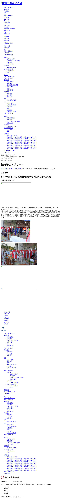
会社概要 (6, 27)
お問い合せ (7, 22)
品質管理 (6, 47)
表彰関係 (6, 319)
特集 (5, 12)
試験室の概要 (11, 59)
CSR (5, 14)
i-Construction (10, 70)
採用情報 (6, 17)
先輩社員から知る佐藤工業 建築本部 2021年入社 (21, 145)
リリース (6, 315)
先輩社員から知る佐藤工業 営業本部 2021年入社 (21, 140)
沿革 (5, 32)
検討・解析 (10, 64)
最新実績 (6, 36)
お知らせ (6, 313)
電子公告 (6, 322)
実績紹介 (6, 11)
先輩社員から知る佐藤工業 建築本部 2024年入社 (21, 137)
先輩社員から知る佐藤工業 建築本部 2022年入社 (21, 143)
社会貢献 (6, 52)
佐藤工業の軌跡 (8, 43)
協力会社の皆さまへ (9, 150)
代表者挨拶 (7, 25)
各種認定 (6, 320)
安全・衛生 (7, 46)
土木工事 (6, 38)
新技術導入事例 (8, 69)
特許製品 (6, 65)
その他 (6, 324)
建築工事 (6, 40)
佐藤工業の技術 (8, 16)
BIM (8, 72)
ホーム (6, 75)
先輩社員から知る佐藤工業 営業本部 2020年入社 (21, 149)
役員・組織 (7, 30)
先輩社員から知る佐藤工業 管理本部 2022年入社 (21, 142)
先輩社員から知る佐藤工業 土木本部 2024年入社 (21, 138)
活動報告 (19, 168)
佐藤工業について (12, 135)
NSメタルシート (11, 67)
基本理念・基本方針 (9, 29)
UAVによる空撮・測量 (13, 60)
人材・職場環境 (8, 51)
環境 (5, 49)
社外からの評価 (8, 54)
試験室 (6, 57)
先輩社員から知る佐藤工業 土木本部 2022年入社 (21, 147)
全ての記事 (7, 312)
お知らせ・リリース (9, 7)
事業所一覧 (7, 34)
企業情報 (6, 9)
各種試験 (9, 62)
